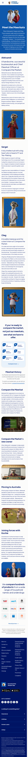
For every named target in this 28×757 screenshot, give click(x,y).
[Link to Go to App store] (15, 690)
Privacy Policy (18, 665)
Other (3, 730)
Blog (2, 659)
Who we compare (6, 650)
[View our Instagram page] (5, 702)
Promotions (18, 672)
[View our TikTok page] (17, 702)
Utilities (4, 719)
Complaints (18, 675)
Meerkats (3, 656)
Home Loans (5, 724)
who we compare (11, 630)
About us (3, 641)
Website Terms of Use (10, 750)
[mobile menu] (2, 2)
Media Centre (5, 653)
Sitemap (3, 671)
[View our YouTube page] (11, 702)
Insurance (5, 714)
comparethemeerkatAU (18, 383)
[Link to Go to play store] (5, 690)
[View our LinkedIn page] (8, 702)
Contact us (4, 644)
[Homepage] (13, 2)
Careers (3, 647)
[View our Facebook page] (2, 702)
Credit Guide (18, 657)
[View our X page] (14, 702)
